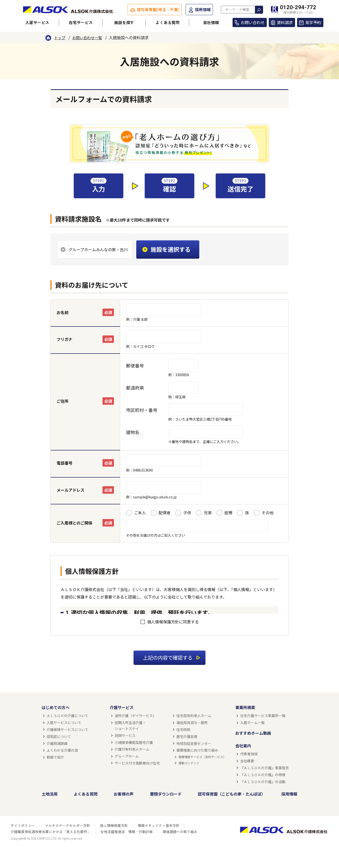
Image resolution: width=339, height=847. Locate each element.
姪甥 (228, 513)
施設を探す (124, 22)
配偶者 (164, 513)
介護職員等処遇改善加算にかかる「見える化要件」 (51, 831)
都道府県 (135, 387)
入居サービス (37, 22)
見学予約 (313, 22)
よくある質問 (167, 22)
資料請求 (285, 22)
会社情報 (211, 22)
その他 (267, 513)
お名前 (62, 312)
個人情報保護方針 (114, 825)
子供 (187, 513)
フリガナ (64, 339)
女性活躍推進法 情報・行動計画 (127, 831)
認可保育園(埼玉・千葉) (158, 9)
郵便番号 (135, 365)
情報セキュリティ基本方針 (158, 825)
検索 (259, 10)
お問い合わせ (253, 22)
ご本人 (140, 513)
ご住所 (62, 401)
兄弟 (208, 513)
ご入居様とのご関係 (74, 523)
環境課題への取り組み (180, 831)
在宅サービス (81, 22)
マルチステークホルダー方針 (67, 825)
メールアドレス (70, 490)
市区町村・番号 (141, 410)
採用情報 (203, 9)
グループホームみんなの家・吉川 (98, 249)
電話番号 (64, 463)
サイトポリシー (23, 825)
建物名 (132, 432)
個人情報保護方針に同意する (173, 622)
